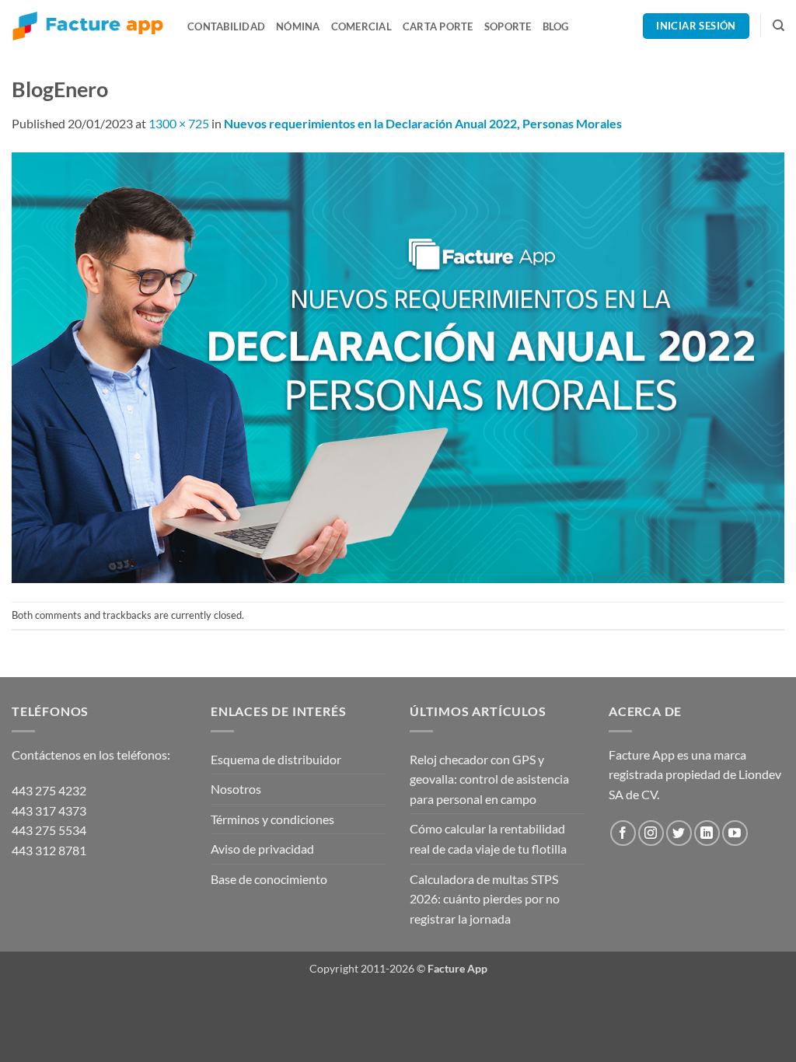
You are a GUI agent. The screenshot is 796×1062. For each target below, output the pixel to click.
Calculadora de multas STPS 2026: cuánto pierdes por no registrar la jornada (485, 899)
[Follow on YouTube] (735, 833)
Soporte (508, 26)
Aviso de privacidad (262, 848)
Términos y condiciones (272, 819)
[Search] (778, 25)
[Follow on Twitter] (679, 833)
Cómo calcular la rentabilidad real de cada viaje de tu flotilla (488, 838)
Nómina (298, 26)
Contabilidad (226, 26)
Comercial (361, 26)
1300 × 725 (178, 123)
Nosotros (236, 788)
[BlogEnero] (398, 365)
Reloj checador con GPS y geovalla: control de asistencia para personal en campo (489, 779)
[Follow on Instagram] (651, 833)
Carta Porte (438, 26)
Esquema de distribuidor (276, 759)
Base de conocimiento (269, 879)
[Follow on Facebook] (623, 833)
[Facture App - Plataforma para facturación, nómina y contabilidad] (88, 26)
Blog (556, 26)
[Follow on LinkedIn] (707, 833)
